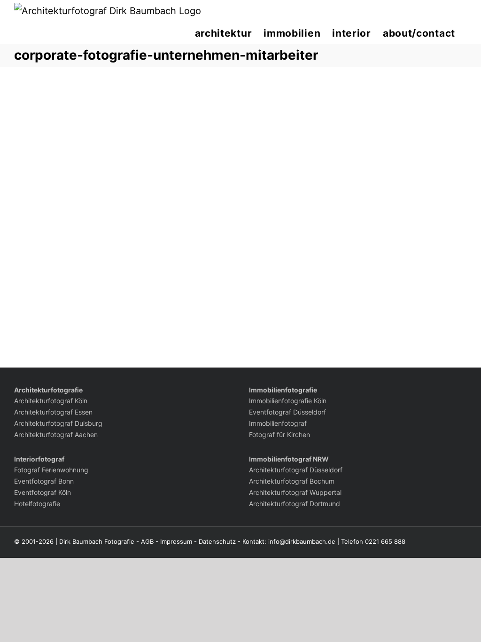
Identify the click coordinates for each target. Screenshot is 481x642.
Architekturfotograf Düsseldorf (295, 470)
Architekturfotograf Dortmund (294, 504)
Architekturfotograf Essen (53, 412)
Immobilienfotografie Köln (287, 401)
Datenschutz (217, 541)
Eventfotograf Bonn (44, 481)
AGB (147, 541)
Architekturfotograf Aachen (56, 434)
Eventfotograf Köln (42, 492)
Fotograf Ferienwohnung (51, 470)
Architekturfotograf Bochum (291, 481)
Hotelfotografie (37, 504)
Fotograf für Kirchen (279, 434)
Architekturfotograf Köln (50, 401)
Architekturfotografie (48, 390)
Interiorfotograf (39, 459)
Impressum (176, 541)
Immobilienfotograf (278, 423)
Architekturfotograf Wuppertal (295, 492)
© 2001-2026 (34, 541)
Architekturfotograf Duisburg (58, 423)
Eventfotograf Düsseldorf (287, 412)
